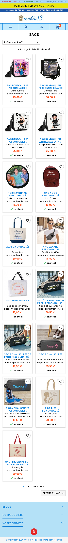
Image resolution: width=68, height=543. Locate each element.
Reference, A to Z (21, 42)
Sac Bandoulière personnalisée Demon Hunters (17, 88)
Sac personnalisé (17, 300)
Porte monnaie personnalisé (17, 194)
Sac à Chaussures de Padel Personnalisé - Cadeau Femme (17, 357)
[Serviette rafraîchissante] (34, 10)
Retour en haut (53, 493)
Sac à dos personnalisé (50, 194)
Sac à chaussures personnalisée (17, 409)
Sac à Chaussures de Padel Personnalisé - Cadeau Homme (50, 303)
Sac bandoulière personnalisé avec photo (51, 88)
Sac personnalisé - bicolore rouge (17, 463)
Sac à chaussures (50, 354)
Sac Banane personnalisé (50, 248)
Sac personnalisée (17, 246)
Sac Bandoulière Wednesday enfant (51, 140)
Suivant (39, 486)
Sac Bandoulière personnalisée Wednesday (17, 142)
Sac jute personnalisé (50, 409)
